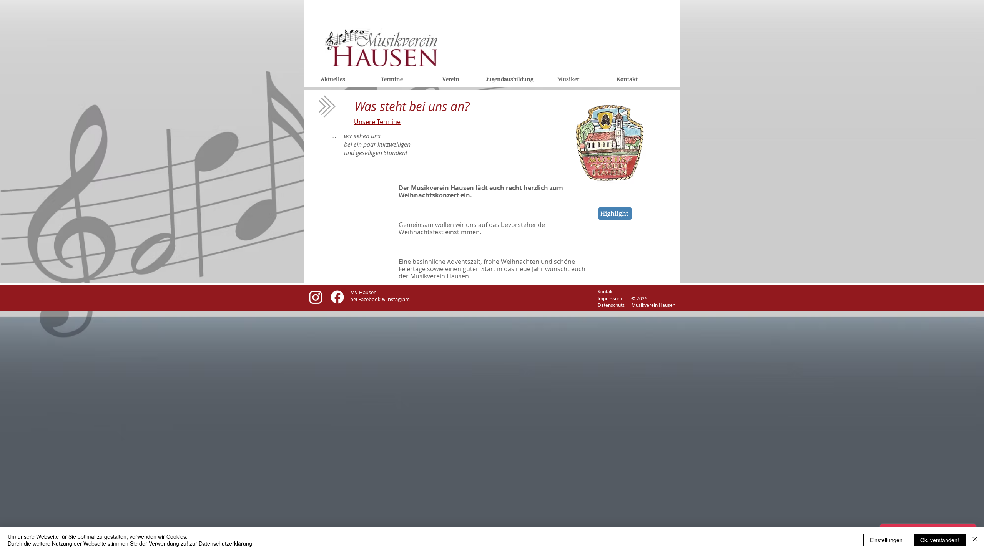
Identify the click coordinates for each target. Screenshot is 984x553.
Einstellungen (886, 540)
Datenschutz (589, 305)
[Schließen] (974, 540)
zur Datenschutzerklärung (220, 543)
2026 (642, 298)
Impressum (613, 298)
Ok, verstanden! (939, 540)
